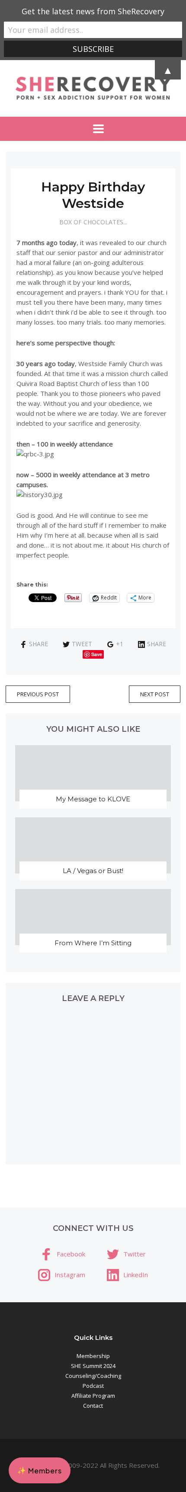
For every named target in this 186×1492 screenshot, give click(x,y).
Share (38, 644)
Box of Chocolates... (93, 222)
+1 (119, 644)
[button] (40, 1470)
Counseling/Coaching (93, 1376)
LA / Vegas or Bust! (93, 871)
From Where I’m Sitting (93, 943)
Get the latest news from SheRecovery (93, 11)
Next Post (154, 694)
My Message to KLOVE (93, 799)
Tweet (82, 644)
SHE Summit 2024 (93, 1366)
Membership (93, 1356)
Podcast (93, 1386)
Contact (93, 1405)
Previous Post (38, 694)
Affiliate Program (93, 1396)
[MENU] (93, 129)
